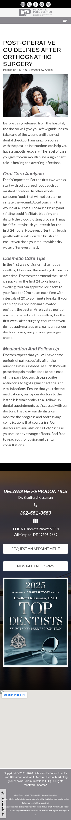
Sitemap (42, 785)
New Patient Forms (35, 566)
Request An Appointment (35, 548)
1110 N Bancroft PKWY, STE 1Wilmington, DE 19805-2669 (35, 532)
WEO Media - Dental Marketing (48, 777)
